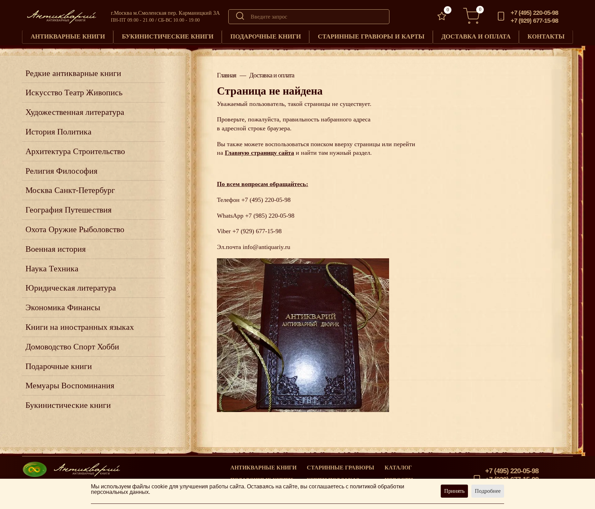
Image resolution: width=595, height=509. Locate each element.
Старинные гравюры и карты (371, 36)
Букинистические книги (167, 36)
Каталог (398, 467)
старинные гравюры (340, 467)
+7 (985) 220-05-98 (269, 215)
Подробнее (488, 491)
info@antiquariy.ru (266, 246)
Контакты (546, 36)
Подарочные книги (265, 36)
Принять (454, 491)
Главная (226, 75)
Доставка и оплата (476, 36)
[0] (442, 16)
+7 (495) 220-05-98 (535, 13)
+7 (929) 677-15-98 (535, 21)
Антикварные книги (68, 36)
